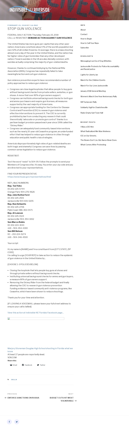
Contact (83, 34)
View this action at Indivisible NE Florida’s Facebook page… (36, 313)
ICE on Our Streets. (88, 136)
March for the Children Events (92, 80)
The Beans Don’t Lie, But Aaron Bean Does (98, 140)
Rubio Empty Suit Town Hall (91, 113)
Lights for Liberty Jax (89, 75)
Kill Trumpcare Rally (88, 102)
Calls (14, 379)
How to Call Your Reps (89, 43)
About (83, 30)
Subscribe (84, 48)
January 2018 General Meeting (93, 91)
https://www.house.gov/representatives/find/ (29, 177)
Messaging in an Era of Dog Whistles (95, 61)
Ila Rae (34, 25)
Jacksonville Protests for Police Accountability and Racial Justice (99, 67)
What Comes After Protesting (93, 145)
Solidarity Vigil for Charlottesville (94, 107)
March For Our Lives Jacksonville (94, 86)
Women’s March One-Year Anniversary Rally (98, 96)
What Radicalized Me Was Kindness (95, 131)
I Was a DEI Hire (87, 127)
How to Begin (86, 39)
